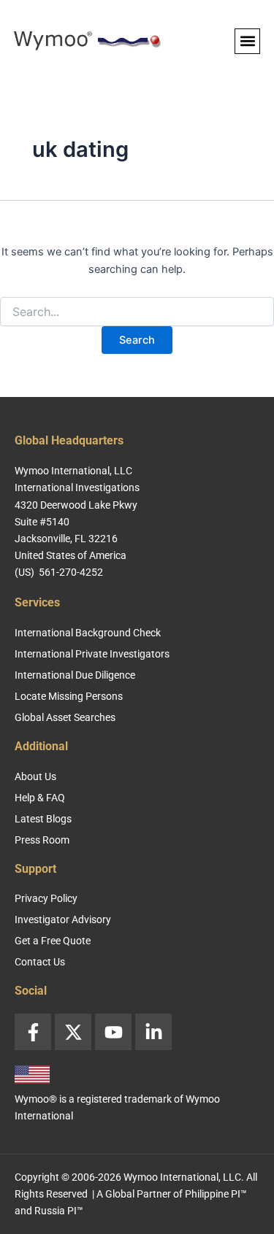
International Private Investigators (92, 654)
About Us (35, 776)
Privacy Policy (46, 898)
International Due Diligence (75, 675)
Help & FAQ (40, 797)
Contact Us (40, 962)
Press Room (42, 840)
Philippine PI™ (216, 1194)
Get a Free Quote (53, 940)
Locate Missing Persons (69, 696)
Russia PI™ (58, 1210)
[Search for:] (137, 312)
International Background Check (88, 633)
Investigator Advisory (63, 919)
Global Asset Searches (65, 717)
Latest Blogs (43, 819)
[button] (247, 41)
